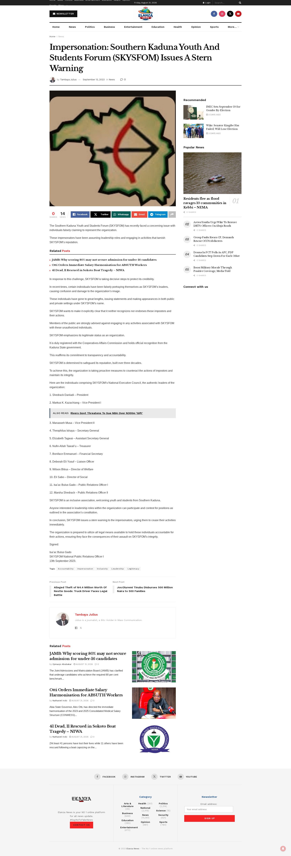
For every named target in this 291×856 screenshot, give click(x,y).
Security (163, 815)
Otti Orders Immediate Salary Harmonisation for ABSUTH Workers (99, 265)
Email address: (208, 804)
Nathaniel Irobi (60, 700)
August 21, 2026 (84, 664)
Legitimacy (133, 569)
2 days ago (214, 114)
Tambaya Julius (68, 79)
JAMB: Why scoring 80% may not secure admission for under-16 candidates (104, 259)
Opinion (196, 26)
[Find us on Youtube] (238, 14)
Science (161, 810)
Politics (90, 26)
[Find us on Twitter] (230, 14)
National (145, 807)
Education (158, 26)
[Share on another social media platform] (172, 214)
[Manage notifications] (283, 848)
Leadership (117, 569)
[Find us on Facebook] (214, 14)
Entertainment (133, 26)
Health (178, 26)
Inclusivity (102, 569)
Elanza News (132, 848)
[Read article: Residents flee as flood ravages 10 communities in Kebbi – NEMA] (212, 173)
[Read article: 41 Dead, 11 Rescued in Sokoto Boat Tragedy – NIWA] (154, 739)
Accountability (65, 569)
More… (62, 5)
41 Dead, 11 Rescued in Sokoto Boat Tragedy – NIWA (88, 270)
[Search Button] (239, 2)
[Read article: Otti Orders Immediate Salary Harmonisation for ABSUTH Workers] (154, 703)
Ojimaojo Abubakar (62, 664)
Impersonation (85, 569)
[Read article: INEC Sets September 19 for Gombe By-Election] (193, 112)
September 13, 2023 (94, 79)
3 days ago (214, 133)
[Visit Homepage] (145, 13)
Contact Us (81, 825)
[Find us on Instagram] (222, 14)
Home (56, 26)
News (72, 26)
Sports (53, 5)
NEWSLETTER (65, 13)
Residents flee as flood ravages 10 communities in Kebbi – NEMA (204, 203)
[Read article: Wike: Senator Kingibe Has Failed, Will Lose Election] (193, 131)
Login (208, 3)
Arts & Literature (127, 805)
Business (109, 26)
